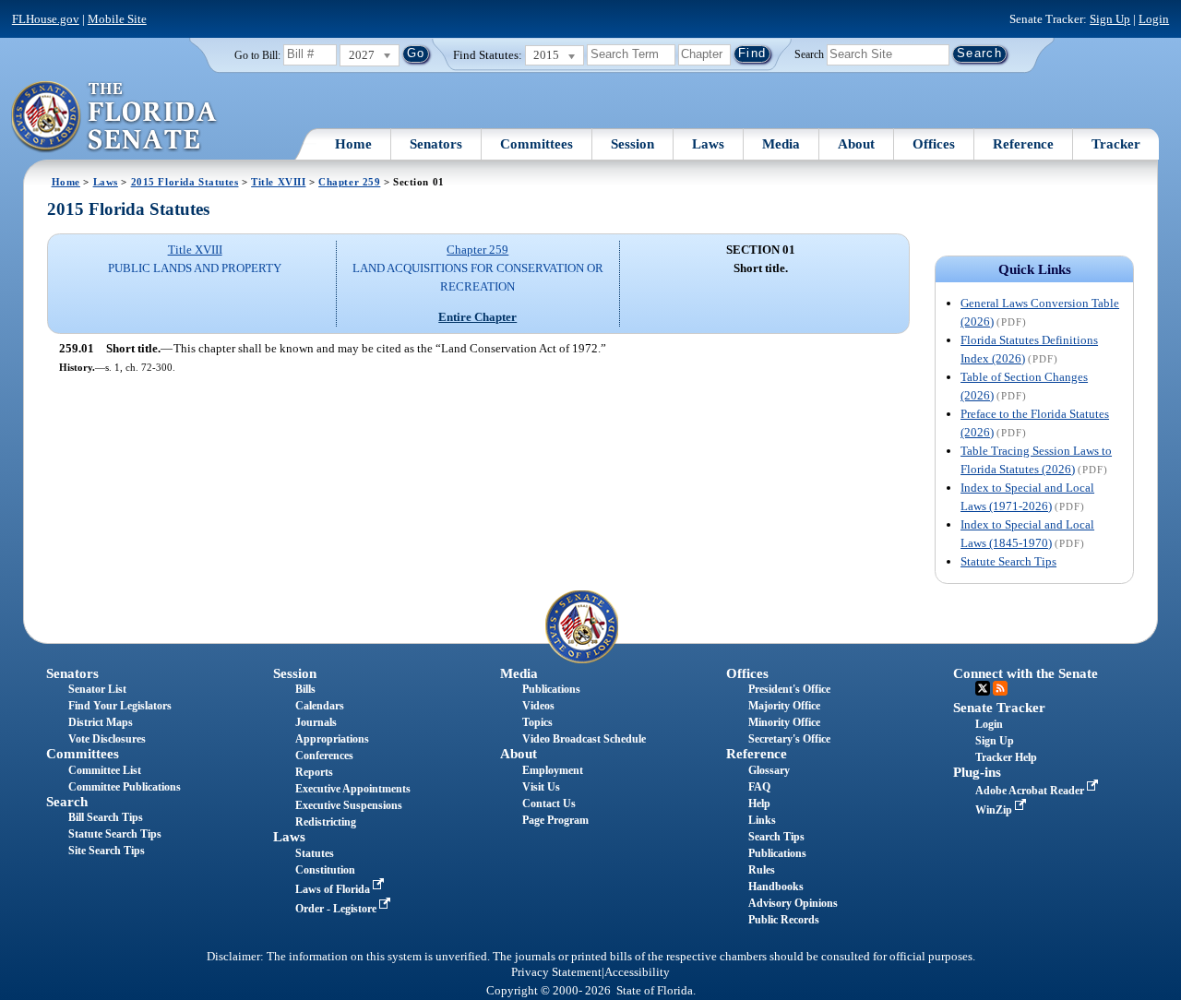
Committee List (104, 770)
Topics (537, 722)
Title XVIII (278, 181)
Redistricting (325, 821)
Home (353, 144)
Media (781, 144)
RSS (1000, 688)
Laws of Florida (334, 889)
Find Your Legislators (120, 705)
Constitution (325, 869)
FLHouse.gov (45, 19)
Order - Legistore (337, 908)
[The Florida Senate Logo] (115, 117)
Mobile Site (117, 19)
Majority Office (784, 705)
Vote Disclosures (107, 738)
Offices (934, 144)
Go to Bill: (257, 55)
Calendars (319, 705)
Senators (436, 144)
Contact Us (549, 803)
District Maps (100, 722)
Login (1154, 19)
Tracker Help (1006, 757)
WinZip (995, 810)
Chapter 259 (349, 181)
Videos (538, 705)
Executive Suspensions (348, 805)
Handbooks (776, 886)
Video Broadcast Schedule (584, 738)
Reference (1023, 144)
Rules (761, 869)
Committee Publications (124, 786)
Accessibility (637, 972)
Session (632, 144)
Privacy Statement (556, 972)
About (856, 144)
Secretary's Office (789, 738)
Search (809, 53)
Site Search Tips (106, 850)
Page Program (555, 820)
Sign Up (1110, 19)
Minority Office (784, 722)
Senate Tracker (999, 707)
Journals (316, 722)
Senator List (97, 689)
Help (759, 803)
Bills (305, 689)
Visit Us (541, 786)
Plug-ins (977, 772)
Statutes (314, 853)
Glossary (769, 770)
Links (762, 820)
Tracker (1116, 144)
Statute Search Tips (1008, 561)
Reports (314, 772)
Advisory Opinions (793, 903)
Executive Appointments (353, 788)
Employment (552, 770)
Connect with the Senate (1025, 673)
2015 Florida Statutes (185, 181)
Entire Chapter (477, 317)
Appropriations (332, 738)
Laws (708, 144)
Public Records (783, 919)
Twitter (982, 688)
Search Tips (776, 836)
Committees (536, 144)
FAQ (759, 786)
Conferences (324, 755)
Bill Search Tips (105, 817)
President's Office (789, 689)
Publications (551, 689)
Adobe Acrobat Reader (1031, 790)
